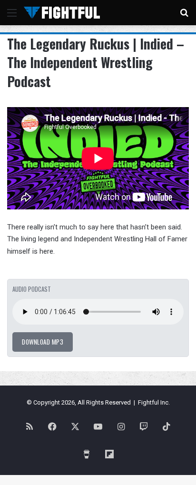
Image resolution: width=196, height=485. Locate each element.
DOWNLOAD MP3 (42, 341)
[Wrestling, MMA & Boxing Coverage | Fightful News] (62, 13)
